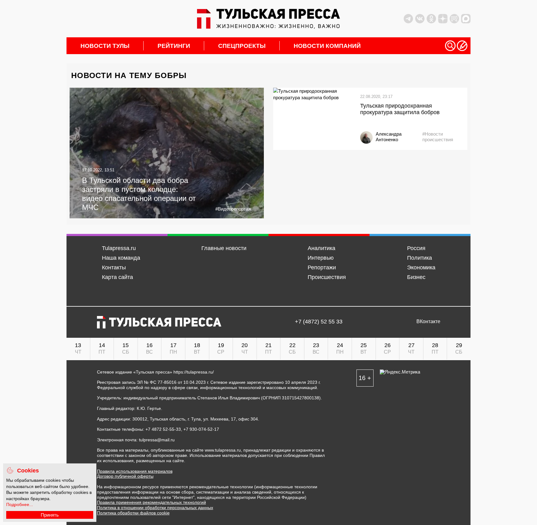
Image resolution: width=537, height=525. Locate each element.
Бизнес (416, 277)
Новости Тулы (105, 46)
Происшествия (327, 277)
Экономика (421, 267)
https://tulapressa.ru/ (193, 371)
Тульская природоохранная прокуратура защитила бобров (400, 109)
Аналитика (321, 248)
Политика (419, 258)
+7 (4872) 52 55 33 (318, 322)
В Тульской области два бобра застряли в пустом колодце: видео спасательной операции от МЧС (139, 193)
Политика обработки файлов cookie (133, 512)
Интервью (321, 258)
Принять (50, 515)
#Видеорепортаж (233, 208)
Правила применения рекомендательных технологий (151, 502)
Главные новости (223, 248)
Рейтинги (174, 46)
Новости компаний (327, 46)
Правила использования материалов (134, 471)
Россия (416, 248)
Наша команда (121, 258)
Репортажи (322, 267)
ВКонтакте (428, 321)
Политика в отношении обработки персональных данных (155, 507)
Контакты (114, 267)
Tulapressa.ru (119, 248)
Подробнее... (19, 504)
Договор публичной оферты (125, 476)
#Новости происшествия (437, 136)
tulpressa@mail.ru (157, 439)
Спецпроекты (242, 46)
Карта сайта (117, 277)
